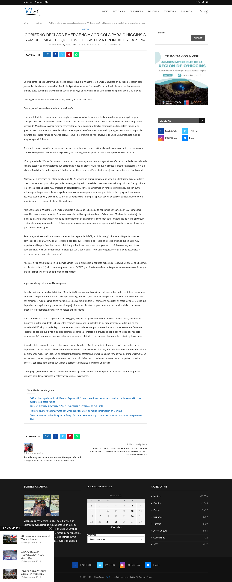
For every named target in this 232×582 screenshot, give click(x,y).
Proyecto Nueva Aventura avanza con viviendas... (33, 572)
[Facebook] (195, 2)
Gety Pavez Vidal (68, 45)
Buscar (161, 33)
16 (99, 516)
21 (140, 516)
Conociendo (180, 538)
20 (132, 516)
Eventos (169, 11)
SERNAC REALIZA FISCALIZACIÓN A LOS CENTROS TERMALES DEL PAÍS (66, 407)
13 (132, 511)
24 (108, 522)
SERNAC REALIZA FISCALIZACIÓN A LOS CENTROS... (32, 555)
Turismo (185, 11)
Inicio (105, 11)
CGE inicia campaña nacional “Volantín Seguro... (35, 537)
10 (108, 511)
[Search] (200, 11)
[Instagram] (203, 2)
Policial (152, 11)
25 (116, 522)
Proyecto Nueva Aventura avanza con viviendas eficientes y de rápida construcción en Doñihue (76, 411)
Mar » (119, 527)
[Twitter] (199, 2)
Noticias (118, 11)
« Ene (112, 527)
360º (180, 545)
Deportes (135, 11)
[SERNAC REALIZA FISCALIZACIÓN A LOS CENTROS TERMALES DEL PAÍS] (10, 555)
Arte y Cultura (180, 531)
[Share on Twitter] (62, 54)
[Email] (207, 2)
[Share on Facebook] (55, 54)
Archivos (91, 535)
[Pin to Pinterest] (69, 54)
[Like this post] (48, 54)
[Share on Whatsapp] (76, 54)
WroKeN (108, 577)
